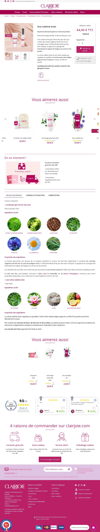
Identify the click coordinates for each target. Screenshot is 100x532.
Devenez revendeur (84, 498)
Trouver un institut (84, 490)
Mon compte (55, 494)
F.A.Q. (30, 496)
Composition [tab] (53, 195)
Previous (5, 119)
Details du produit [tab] (14, 195)
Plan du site (31, 504)
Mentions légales (33, 488)
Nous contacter (56, 496)
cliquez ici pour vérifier (42, 519)
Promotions (55, 488)
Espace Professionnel (85, 494)
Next (95, 119)
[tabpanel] (50, 127)
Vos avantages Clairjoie (50, 459)
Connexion (54, 491)
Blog (29, 507)
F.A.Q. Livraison (33, 499)
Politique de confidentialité (36, 501)
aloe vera (42, 274)
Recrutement (32, 494)
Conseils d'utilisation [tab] (35, 195)
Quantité (80, 40)
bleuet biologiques (71, 274)
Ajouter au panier (86, 49)
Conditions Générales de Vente (37, 491)
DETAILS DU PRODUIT (43, 80)
